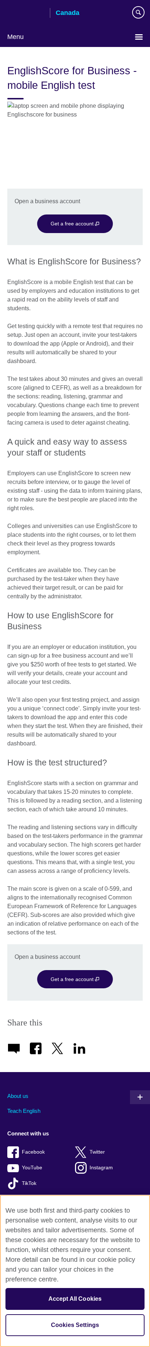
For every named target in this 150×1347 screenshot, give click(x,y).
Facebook (33, 1152)
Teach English (23, 1111)
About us (17, 1096)
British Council (25, 13)
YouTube (32, 1167)
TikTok (29, 1183)
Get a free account (73, 224)
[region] (75, 1271)
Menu (15, 36)
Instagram (101, 1167)
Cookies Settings (75, 1325)
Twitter (97, 1152)
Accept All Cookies (75, 1299)
